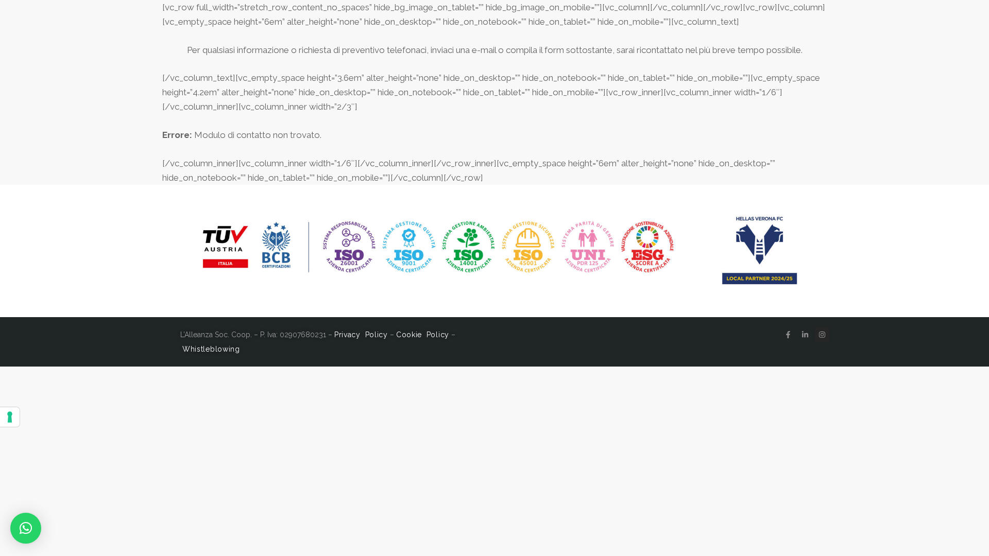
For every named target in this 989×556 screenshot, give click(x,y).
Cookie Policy (422, 335)
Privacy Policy (361, 335)
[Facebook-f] (788, 334)
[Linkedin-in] (805, 334)
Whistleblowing (211, 349)
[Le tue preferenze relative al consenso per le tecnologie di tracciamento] (10, 417)
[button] (25, 528)
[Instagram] (822, 334)
